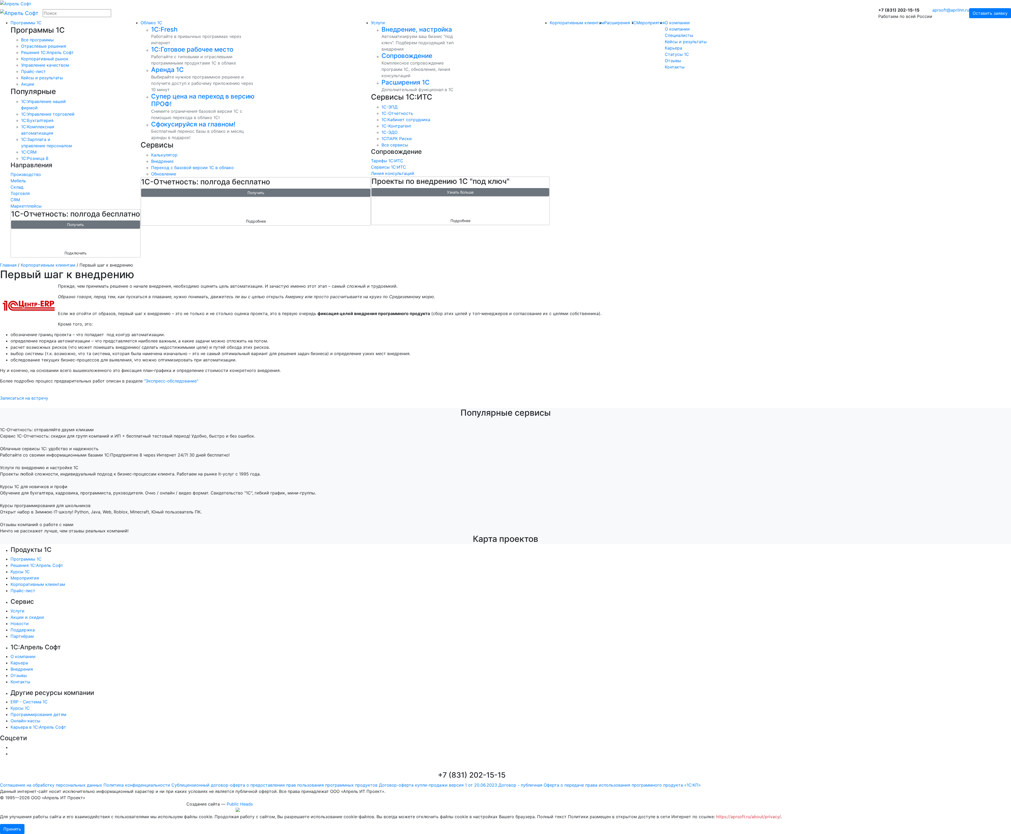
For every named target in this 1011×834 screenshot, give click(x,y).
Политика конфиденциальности (136, 785)
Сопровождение (406, 56)
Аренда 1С (167, 69)
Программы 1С (26, 22)
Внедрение (162, 161)
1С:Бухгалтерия (37, 120)
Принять (12, 829)
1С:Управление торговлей (48, 114)
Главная (8, 265)
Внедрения (22, 669)
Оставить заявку (990, 13)
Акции (27, 84)
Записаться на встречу (24, 398)
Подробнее (256, 221)
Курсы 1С (20, 571)
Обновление (163, 173)
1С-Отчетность (397, 113)
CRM (15, 199)
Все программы (37, 39)
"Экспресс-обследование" (171, 381)
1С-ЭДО (389, 132)
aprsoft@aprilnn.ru (950, 10)
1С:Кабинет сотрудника (405, 119)
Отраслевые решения (43, 46)
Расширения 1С (405, 82)
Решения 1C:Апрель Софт (47, 52)
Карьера (673, 48)
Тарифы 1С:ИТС (387, 160)
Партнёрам (22, 636)
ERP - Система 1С (29, 701)
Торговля (20, 193)
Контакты (675, 67)
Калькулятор (164, 155)
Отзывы (673, 60)
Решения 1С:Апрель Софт (37, 565)
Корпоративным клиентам (577, 22)
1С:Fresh (164, 29)
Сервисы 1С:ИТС (388, 167)
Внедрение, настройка (416, 29)
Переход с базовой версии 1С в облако (192, 167)
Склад (17, 187)
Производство (26, 174)
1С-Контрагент (396, 126)
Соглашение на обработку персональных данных (51, 785)
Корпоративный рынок (44, 58)
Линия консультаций (392, 173)
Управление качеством (45, 65)
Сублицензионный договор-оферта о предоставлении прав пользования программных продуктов (274, 785)
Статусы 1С (677, 54)
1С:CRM (29, 152)
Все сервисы (394, 145)
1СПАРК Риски (396, 138)
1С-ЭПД (389, 107)
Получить (75, 224)
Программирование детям (38, 714)
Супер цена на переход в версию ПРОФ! (203, 100)
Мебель (18, 180)
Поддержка (23, 629)
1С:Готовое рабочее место (192, 49)
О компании (677, 22)
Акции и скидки (27, 617)
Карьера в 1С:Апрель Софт (38, 727)
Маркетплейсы (26, 206)
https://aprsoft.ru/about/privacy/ (748, 816)
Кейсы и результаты (42, 77)
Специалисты (679, 35)
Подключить (76, 253)
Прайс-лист (33, 71)
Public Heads (240, 804)
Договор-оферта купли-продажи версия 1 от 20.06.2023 (438, 785)
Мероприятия (650, 22)
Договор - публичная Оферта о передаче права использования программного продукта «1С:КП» (599, 785)
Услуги (378, 22)
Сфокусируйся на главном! (193, 124)
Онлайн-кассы (25, 720)
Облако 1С (151, 22)
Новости (20, 623)
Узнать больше (460, 192)
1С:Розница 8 (34, 158)
